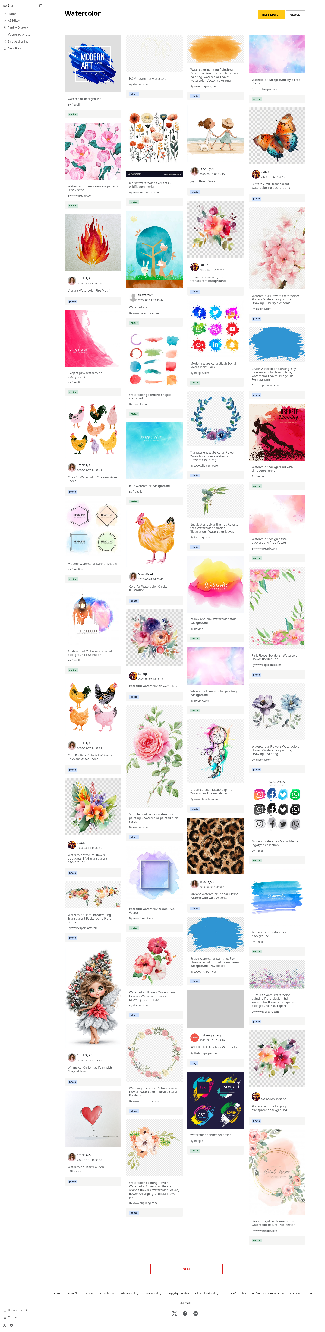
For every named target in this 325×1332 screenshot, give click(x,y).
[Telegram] (11, 1325)
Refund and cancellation (268, 1293)
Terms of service (235, 1293)
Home (57, 1293)
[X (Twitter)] (5, 1325)
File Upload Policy (206, 1293)
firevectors (146, 295)
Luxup (265, 172)
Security (295, 1293)
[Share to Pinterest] (118, 89)
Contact (312, 1293)
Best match (271, 15)
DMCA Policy (152, 1293)
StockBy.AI (207, 169)
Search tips (107, 1293)
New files (74, 1293)
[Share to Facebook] (111, 89)
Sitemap (185, 1302)
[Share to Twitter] (104, 89)
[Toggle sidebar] (40, 5)
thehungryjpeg (210, 1035)
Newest (296, 15)
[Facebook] (185, 1313)
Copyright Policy (178, 1293)
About (90, 1293)
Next (187, 1269)
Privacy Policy (129, 1293)
